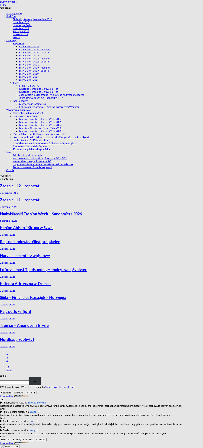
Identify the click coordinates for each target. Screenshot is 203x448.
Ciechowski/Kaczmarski (32, 103)
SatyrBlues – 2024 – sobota (34, 52)
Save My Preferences (23, 439)
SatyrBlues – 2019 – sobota (34, 70)
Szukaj (3, 375)
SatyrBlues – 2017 (29, 76)
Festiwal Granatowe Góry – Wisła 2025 (40, 121)
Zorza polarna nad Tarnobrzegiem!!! (32, 167)
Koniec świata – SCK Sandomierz (30, 139)
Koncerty (11, 40)
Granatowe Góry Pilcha (25, 115)
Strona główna (14, 13)
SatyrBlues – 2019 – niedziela (35, 67)
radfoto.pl (5, 7)
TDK (15, 82)
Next (9, 370)
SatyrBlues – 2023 (29, 55)
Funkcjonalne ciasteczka (16, 411)
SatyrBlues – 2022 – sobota (34, 61)
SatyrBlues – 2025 (29, 46)
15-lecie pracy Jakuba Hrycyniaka (31, 149)
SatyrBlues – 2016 (29, 79)
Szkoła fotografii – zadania (27, 155)
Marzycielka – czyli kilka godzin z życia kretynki (39, 133)
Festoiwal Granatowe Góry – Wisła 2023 (41, 127)
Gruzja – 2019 (20, 34)
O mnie (10, 170)
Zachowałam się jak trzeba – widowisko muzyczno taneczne (51, 94)
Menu (3, 4)
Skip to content (8, 1)
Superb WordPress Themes (60, 386)
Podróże (11, 16)
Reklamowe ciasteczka (15, 430)
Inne (8, 152)
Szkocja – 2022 (21, 31)
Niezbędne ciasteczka (15, 402)
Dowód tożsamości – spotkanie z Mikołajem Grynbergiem (44, 143)
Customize (6, 393)
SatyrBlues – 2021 (29, 64)
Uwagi (33, 411)
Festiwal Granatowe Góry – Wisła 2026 (40, 118)
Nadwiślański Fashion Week (28, 112)
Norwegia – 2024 (22, 25)
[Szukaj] (35, 381)
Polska (16, 37)
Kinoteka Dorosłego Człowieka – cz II (39, 91)
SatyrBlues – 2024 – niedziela (35, 49)
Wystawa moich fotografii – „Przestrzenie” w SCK (40, 158)
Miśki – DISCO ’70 (29, 85)
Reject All (18, 393)
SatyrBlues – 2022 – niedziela (35, 58)
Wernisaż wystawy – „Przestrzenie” (32, 161)
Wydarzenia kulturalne (18, 109)
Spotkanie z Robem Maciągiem (30, 146)
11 (7, 367)
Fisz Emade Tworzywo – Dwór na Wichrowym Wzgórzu (49, 106)
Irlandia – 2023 (21, 28)
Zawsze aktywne (37, 402)
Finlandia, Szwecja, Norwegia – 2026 (32, 19)
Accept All (30, 393)
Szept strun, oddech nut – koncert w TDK (41, 97)
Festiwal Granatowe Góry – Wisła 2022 (40, 130)
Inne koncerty (20, 100)
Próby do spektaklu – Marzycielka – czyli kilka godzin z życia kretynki (51, 136)
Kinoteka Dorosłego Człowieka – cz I (39, 88)
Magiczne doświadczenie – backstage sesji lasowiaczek (43, 164)
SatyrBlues (18, 43)
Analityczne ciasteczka (15, 420)
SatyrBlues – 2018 (29, 73)
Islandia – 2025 (21, 22)
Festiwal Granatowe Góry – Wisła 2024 (40, 124)
